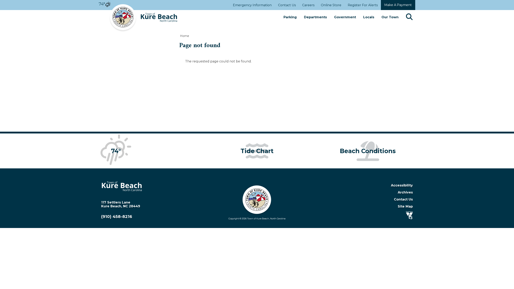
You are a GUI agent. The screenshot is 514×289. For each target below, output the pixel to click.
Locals (368, 17)
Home (184, 36)
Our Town (390, 17)
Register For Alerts (363, 5)
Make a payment (398, 5)
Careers (308, 5)
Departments (315, 17)
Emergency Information (252, 5)
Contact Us (287, 5)
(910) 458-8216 (116, 216)
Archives (405, 192)
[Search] (409, 17)
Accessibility (402, 185)
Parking (290, 17)
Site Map (405, 206)
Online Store (331, 5)
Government (345, 17)
